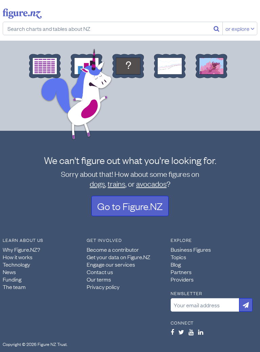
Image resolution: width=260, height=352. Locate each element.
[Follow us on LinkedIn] (200, 332)
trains (116, 183)
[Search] (216, 28)
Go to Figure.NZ (130, 206)
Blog (176, 264)
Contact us (100, 271)
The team (14, 286)
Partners (181, 271)
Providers (182, 279)
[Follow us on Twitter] (181, 332)
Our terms (99, 279)
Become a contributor (113, 249)
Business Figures (191, 249)
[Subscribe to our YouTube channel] (191, 332)
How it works (17, 257)
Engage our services (111, 264)
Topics (178, 257)
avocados (151, 183)
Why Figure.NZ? (21, 249)
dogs (97, 183)
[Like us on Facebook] (172, 332)
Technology (16, 264)
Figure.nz (22, 13)
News (9, 271)
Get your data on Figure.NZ (118, 257)
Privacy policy (103, 286)
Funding (12, 279)
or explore (238, 28)
